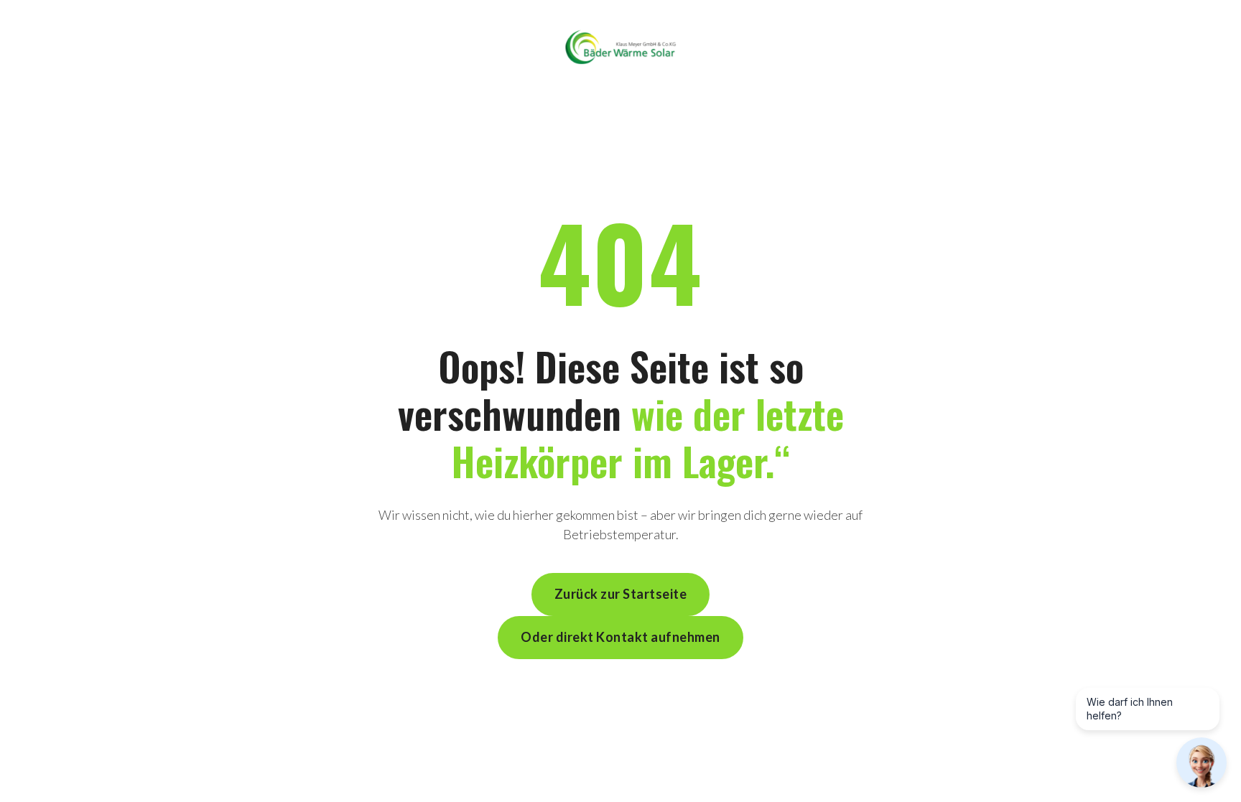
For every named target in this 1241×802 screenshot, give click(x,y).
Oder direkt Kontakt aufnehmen (620, 637)
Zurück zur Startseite (620, 594)
